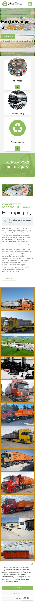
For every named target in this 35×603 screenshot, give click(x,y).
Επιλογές (17, 598)
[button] (32, 564)
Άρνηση (17, 593)
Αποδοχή (17, 588)
